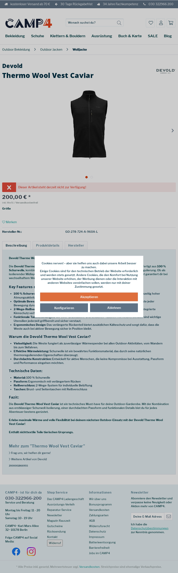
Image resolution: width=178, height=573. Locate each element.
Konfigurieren (64, 308)
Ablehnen (114, 308)
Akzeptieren (89, 297)
